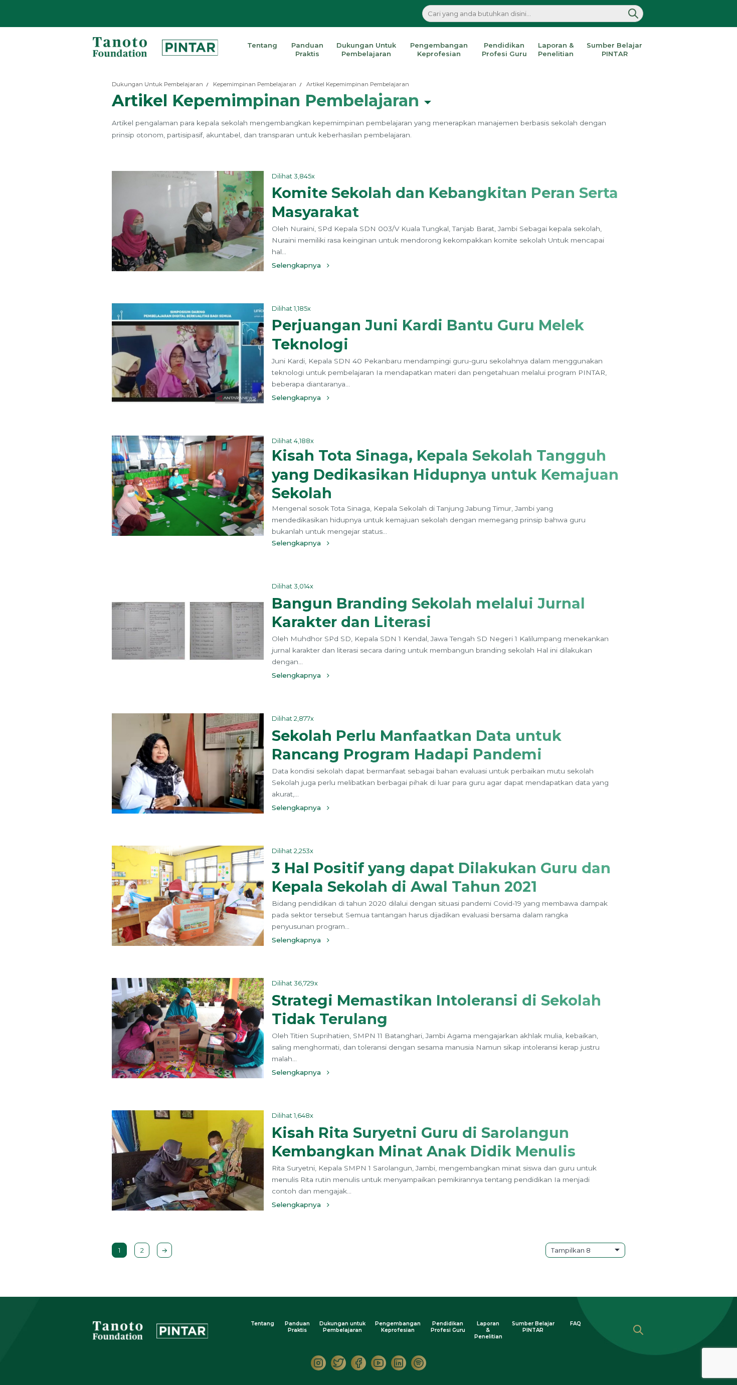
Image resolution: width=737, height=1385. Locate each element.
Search (638, 1330)
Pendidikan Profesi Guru (504, 49)
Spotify (418, 1362)
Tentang (262, 45)
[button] (633, 13)
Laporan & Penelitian (556, 49)
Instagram (318, 1362)
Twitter (338, 1362)
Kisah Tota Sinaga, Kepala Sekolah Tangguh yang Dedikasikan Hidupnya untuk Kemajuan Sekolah (445, 474)
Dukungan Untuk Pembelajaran (366, 49)
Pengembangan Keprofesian (439, 49)
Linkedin (398, 1362)
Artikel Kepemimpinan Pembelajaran (357, 84)
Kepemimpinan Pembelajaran (254, 84)
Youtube (378, 1362)
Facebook (358, 1362)
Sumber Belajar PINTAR (614, 49)
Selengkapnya (299, 265)
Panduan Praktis (307, 49)
